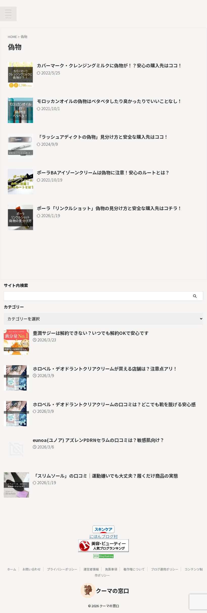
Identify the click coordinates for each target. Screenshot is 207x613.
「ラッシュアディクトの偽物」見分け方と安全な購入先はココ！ (102, 136)
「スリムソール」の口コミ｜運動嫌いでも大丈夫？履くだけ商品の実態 (105, 475)
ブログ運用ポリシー (164, 569)
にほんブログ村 (103, 536)
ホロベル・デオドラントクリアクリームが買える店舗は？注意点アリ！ (105, 368)
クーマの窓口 (112, 590)
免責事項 (111, 569)
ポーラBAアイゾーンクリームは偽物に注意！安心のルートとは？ (103, 172)
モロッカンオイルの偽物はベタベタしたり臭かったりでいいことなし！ (109, 101)
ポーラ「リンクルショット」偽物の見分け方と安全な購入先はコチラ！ (109, 208)
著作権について (134, 569)
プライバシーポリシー (62, 569)
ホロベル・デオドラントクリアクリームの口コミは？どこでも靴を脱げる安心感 (114, 404)
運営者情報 (91, 569)
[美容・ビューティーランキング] (103, 549)
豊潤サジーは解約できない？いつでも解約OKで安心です (91, 333)
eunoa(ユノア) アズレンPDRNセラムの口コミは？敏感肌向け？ (98, 440)
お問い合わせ (31, 569)
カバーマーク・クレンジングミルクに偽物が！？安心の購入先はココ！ (109, 65)
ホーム (11, 569)
